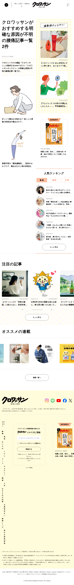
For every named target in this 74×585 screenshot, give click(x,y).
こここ (24, 574)
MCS (28, 574)
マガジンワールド (35, 574)
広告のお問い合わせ (34, 551)
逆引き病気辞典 (4, 537)
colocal (54, 572)
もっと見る (54, 247)
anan (3, 572)
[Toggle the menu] (6, 5)
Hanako (36, 572)
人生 (4, 484)
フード (2, 461)
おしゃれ (2, 445)
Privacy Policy (52, 574)
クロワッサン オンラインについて (11, 551)
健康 (2, 432)
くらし (4, 454)
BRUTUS (9, 572)
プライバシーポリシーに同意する (30, 443)
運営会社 (24, 551)
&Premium (43, 572)
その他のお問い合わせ (48, 551)
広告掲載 (44, 574)
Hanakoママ (60, 572)
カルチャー (4, 471)
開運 (2, 479)
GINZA (31, 572)
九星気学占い (4, 510)
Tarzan (49, 572)
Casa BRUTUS (23, 572)
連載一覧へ (37, 377)
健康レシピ (2, 523)
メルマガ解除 (29, 467)
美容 (4, 438)
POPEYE (15, 572)
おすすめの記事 (2, 495)
